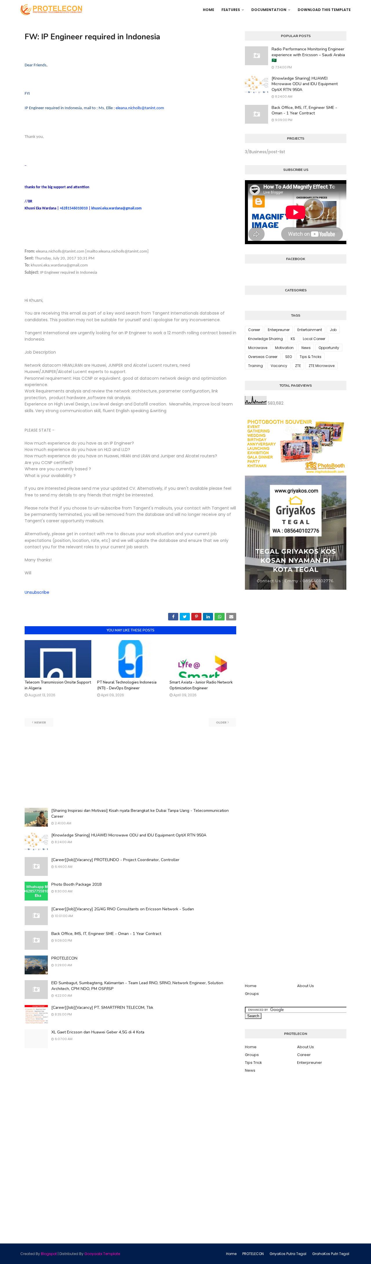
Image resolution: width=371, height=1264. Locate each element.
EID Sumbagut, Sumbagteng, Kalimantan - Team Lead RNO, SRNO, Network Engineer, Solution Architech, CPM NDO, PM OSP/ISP (137, 985)
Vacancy (279, 365)
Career (254, 329)
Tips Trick (253, 1062)
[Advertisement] (130, 767)
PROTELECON (64, 958)
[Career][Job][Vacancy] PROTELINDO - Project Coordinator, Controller (115, 860)
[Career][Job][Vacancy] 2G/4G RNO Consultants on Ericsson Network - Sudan (122, 909)
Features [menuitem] (230, 9)
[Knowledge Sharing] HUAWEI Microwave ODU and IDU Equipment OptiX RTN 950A (128, 835)
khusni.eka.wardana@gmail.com (116, 208)
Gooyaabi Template (102, 1253)
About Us (305, 986)
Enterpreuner (279, 329)
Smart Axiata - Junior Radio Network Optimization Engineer (201, 685)
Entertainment (309, 329)
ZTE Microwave (321, 365)
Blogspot (49, 1253)
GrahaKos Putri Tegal (330, 1253)
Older (221, 722)
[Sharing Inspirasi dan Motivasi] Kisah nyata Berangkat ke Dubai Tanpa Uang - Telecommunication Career (140, 813)
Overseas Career (262, 356)
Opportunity (329, 347)
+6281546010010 (74, 208)
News (306, 347)
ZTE (298, 365)
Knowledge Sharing (265, 338)
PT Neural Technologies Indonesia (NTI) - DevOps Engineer (127, 685)
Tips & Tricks (310, 356)
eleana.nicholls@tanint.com (140, 108)
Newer (40, 722)
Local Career (314, 338)
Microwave (257, 347)
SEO (288, 356)
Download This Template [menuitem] (324, 9)
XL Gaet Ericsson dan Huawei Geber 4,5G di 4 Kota (97, 1032)
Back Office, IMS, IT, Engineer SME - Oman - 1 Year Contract (106, 933)
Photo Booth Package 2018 (76, 884)
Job (333, 329)
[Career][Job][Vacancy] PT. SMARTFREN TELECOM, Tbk (102, 1007)
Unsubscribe (37, 592)
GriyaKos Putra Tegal (288, 1253)
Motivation (284, 347)
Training (255, 365)
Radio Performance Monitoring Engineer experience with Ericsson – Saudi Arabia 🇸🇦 (308, 54)
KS (293, 338)
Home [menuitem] (208, 9)
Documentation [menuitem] (268, 9)
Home (251, 986)
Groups (252, 993)
